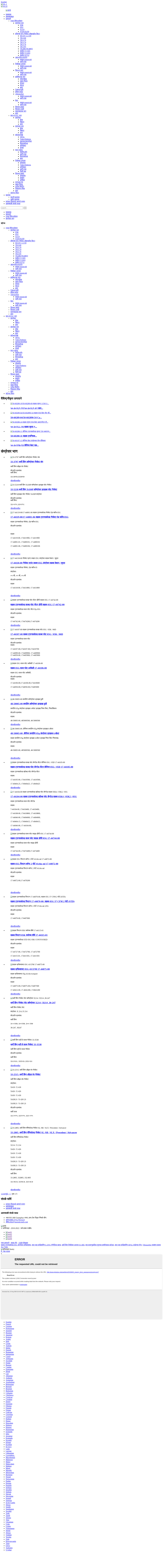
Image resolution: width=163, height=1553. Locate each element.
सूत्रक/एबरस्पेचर (26, 141)
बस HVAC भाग (16, 115)
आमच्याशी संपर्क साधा (13, 204)
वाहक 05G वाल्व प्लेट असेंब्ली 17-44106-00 (29, 668)
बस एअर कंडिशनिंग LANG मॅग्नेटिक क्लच (46, 1245)
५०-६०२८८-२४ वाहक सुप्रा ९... (24, 426)
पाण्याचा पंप (19, 182)
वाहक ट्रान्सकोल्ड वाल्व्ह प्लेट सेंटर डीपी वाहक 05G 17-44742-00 (38, 604)
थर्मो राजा (23, 62)
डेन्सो (22, 148)
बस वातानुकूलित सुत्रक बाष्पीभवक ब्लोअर (99, 1245)
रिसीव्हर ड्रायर (20, 64)
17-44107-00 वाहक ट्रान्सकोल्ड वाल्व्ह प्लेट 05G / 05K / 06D (37, 634)
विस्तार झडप (19, 107)
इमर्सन (22, 178)
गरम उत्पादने (5, 1243)
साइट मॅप (14, 1243)
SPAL (22, 137)
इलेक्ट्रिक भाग (20, 77)
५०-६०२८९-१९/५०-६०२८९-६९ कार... (27, 408)
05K (21, 25)
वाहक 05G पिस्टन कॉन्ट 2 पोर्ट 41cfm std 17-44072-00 (34, 863)
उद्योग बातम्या (15, 199)
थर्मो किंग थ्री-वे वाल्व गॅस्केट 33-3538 (26, 1044)
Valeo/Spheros (25, 139)
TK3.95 (23, 47)
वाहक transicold (26, 60)
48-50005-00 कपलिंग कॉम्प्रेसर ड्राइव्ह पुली (29, 703)
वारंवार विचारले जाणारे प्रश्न (15, 201)
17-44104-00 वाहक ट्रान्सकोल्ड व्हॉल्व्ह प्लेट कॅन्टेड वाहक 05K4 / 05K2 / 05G (44, 796)
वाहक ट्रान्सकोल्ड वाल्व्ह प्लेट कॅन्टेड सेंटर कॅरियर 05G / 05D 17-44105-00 (42, 767)
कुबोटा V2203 (25, 53)
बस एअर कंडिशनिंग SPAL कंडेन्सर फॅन (128, 1245)
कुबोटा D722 (24, 55)
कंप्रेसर (18, 118)
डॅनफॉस (23, 163)
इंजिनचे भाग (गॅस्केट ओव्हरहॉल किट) (27, 34)
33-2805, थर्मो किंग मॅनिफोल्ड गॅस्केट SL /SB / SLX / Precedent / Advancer (44, 1132)
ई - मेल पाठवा (5, 1251)
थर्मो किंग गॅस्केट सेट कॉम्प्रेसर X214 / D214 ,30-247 (33, 1002)
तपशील (17, 481)
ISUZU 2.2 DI (25, 36)
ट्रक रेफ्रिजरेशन (16, 21)
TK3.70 (23, 40)
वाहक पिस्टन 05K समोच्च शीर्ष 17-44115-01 (29, 935)
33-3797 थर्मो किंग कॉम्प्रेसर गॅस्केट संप (27, 461)
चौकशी (13, 481)
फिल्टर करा (19, 70)
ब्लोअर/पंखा (19, 135)
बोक (21, 120)
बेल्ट (16, 100)
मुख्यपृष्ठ (8, 14)
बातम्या (8, 195)
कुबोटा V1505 (25, 51)
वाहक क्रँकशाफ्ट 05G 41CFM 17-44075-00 (30, 969)
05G (21, 27)
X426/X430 (24, 32)
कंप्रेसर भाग (19, 23)
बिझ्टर (22, 122)
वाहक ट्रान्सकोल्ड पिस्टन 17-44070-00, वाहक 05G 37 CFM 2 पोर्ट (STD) (42, 901)
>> (10, 1194)
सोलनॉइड (23, 79)
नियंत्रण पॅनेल (20, 189)
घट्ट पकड (19, 150)
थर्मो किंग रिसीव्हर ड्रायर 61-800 (73, 1245)
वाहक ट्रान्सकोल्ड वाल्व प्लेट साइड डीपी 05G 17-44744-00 (35, 838)
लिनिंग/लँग (23, 152)
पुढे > (7, 1194)
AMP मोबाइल (23, 1243)
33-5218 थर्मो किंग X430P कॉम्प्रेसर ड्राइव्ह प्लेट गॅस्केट (34, 489)
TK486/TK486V (26, 49)
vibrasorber (19, 94)
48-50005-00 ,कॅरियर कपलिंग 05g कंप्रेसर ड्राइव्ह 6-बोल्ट (35, 733)
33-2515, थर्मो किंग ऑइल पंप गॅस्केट (25, 1074)
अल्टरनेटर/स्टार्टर (21, 57)
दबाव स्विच (23, 81)
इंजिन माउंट (19, 92)
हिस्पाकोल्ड (24, 143)
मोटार (22, 85)
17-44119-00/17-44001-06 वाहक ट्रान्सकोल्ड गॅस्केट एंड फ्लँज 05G (39, 517)
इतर (21, 87)
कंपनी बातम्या (15, 197)
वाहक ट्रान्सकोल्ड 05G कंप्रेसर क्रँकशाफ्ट (16, 1245)
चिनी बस (23, 171)
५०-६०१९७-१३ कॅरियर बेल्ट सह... (25, 445)
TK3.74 (23, 42)
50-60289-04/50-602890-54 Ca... (26, 417)
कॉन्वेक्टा (23, 146)
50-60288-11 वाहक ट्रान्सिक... (24, 436)
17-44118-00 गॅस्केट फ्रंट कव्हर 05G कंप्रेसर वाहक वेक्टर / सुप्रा (38, 563)
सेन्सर (22, 83)
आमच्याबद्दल (10, 17)
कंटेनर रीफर (15, 193)
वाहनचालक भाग (20, 111)
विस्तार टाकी (19, 109)
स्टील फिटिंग (19, 186)
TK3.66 (23, 38)
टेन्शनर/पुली (19, 90)
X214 (22, 29)
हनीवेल (22, 180)
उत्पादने (8, 19)
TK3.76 (23, 44)
